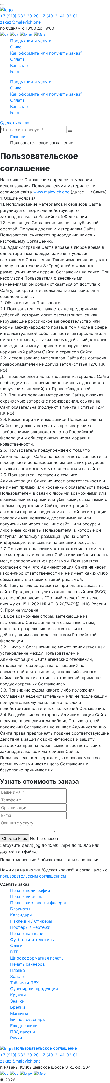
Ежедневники (24, 1025)
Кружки (18, 994)
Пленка (17, 970)
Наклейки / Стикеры (31, 921)
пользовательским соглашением (33, 876)
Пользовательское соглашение (45, 1048)
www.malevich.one (51, 191)
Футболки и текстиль (32, 939)
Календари (21, 914)
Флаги (16, 945)
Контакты (19, 65)
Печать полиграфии (30, 890)
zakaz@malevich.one (20, 22)
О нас (15, 46)
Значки (17, 1001)
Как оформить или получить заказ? (46, 53)
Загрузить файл (50, 848)
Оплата (17, 59)
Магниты (19, 1013)
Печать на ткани (26, 933)
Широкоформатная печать (37, 958)
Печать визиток (26, 896)
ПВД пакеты (22, 1031)
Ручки (16, 1037)
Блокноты (20, 908)
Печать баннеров (27, 964)
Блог (15, 71)
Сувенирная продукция (34, 988)
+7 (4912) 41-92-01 (59, 15)
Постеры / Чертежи (30, 927)
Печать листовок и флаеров (38, 902)
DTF (14, 951)
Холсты (17, 976)
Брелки (17, 1007)
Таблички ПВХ (24, 982)
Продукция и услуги (31, 40)
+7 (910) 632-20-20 (19, 15)
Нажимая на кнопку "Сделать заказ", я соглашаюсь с (53, 873)
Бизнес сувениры (28, 1019)
